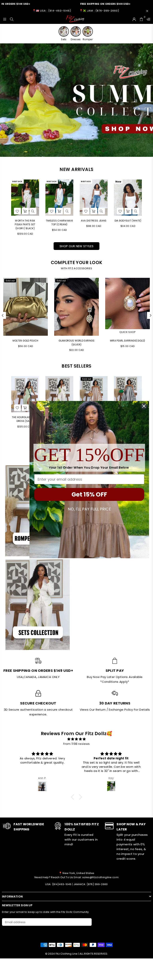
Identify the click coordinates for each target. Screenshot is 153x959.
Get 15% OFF (89, 494)
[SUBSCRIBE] (87, 922)
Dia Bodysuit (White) (128, 220)
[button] (73, 797)
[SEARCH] (11, 19)
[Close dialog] (143, 406)
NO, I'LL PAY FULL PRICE (89, 509)
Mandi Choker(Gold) (129, 340)
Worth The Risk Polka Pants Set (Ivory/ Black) (25, 224)
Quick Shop (79, 332)
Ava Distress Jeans (93, 220)
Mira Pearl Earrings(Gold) (78, 340)
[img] (76, 739)
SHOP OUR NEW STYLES (76, 246)
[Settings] (147, 19)
